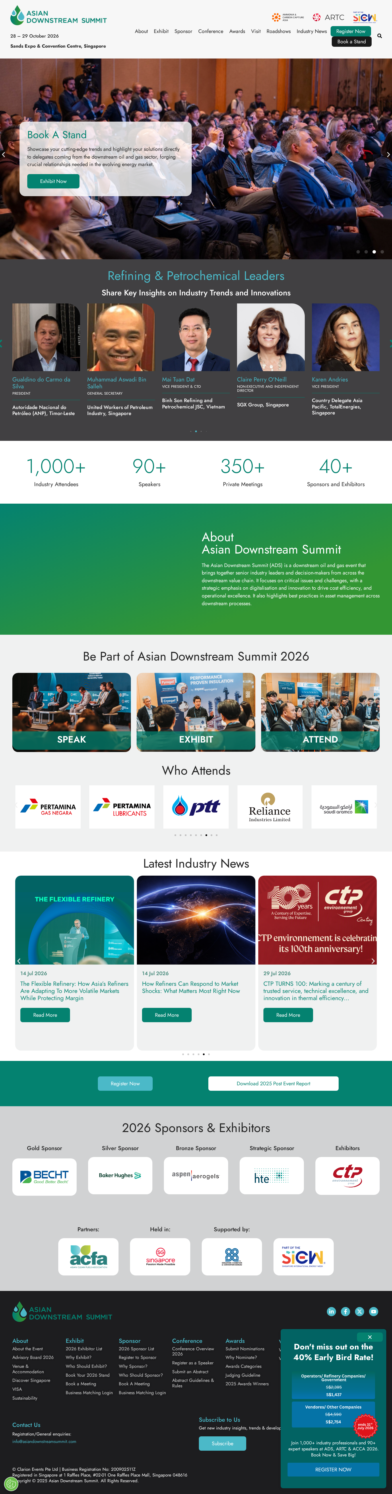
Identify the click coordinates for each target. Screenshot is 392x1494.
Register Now (350, 31)
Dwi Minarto (177, 379)
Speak (71, 739)
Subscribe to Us (219, 1419)
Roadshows (279, 31)
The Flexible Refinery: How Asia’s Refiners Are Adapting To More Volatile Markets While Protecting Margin (74, 991)
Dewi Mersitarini (332, 379)
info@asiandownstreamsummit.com (44, 1441)
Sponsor (183, 31)
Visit (256, 31)
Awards (237, 31)
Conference (210, 31)
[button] (3, 154)
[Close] (370, 1337)
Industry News (312, 31)
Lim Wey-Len (28, 379)
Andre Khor (251, 379)
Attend (320, 739)
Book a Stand (351, 41)
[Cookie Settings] (11, 1484)
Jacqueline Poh (105, 379)
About (141, 31)
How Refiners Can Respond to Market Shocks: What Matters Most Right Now (191, 987)
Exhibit (161, 31)
